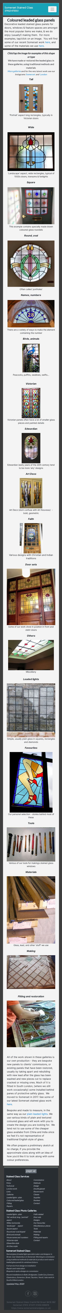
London (43, 74)
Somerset (30, 74)
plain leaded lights (37, 1113)
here (47, 42)
